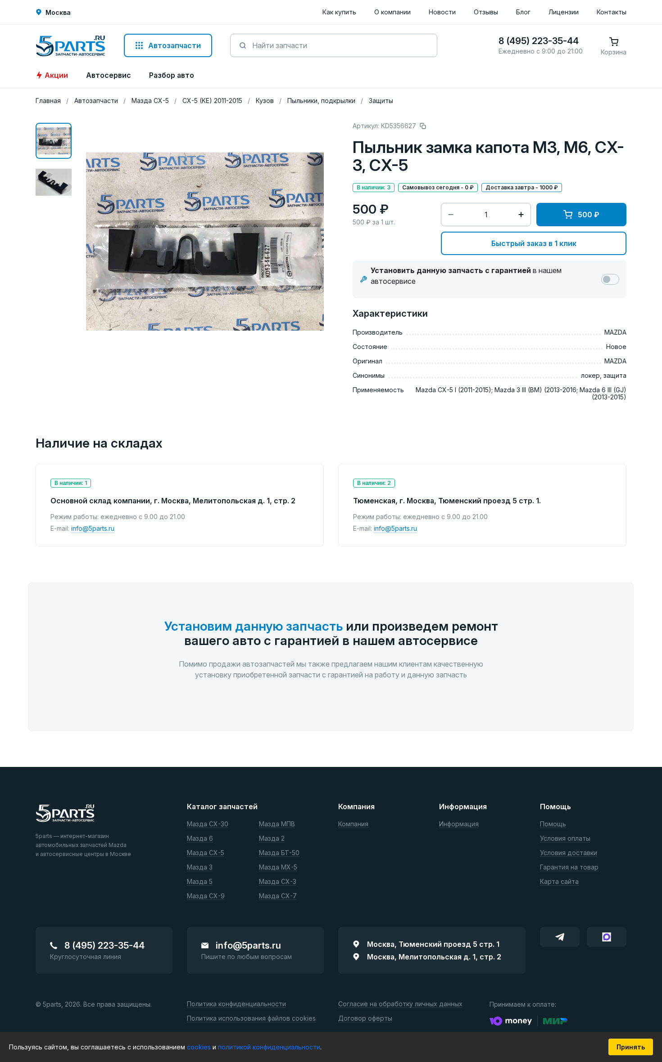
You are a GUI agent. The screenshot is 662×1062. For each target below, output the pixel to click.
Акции (56, 75)
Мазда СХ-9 (206, 896)
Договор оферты (365, 1018)
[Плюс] (521, 214)
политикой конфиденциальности (269, 1047)
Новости (442, 12)
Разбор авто (171, 75)
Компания (353, 824)
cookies (200, 1047)
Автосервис (108, 75)
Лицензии (564, 12)
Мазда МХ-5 (278, 867)
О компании (392, 12)
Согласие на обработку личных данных (400, 1004)
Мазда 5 (200, 881)
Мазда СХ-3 (277, 881)
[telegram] (560, 937)
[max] (606, 937)
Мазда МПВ (277, 824)
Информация (459, 824)
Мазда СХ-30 (207, 824)
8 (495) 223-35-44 (104, 945)
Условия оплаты (565, 838)
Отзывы (486, 12)
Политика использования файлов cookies (251, 1018)
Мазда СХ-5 (205, 853)
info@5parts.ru (92, 528)
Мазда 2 (272, 838)
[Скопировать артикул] (423, 126)
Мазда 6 (200, 838)
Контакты (611, 12)
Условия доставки (568, 853)
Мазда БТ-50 (279, 853)
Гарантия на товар (569, 867)
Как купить (339, 12)
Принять (631, 1047)
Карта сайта (559, 881)
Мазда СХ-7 (278, 896)
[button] (54, 141)
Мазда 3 (200, 867)
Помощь (553, 824)
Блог (523, 12)
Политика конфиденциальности (236, 1004)
